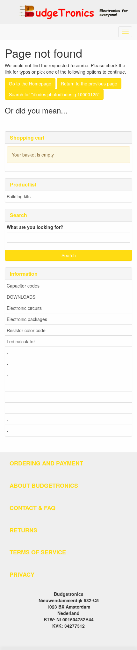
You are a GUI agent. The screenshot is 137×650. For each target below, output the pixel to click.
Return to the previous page (89, 83)
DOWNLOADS (21, 297)
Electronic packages (27, 319)
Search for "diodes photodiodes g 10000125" (54, 94)
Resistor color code (26, 330)
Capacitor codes (23, 285)
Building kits (19, 196)
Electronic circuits (24, 308)
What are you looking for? (35, 227)
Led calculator (21, 341)
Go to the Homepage (30, 83)
